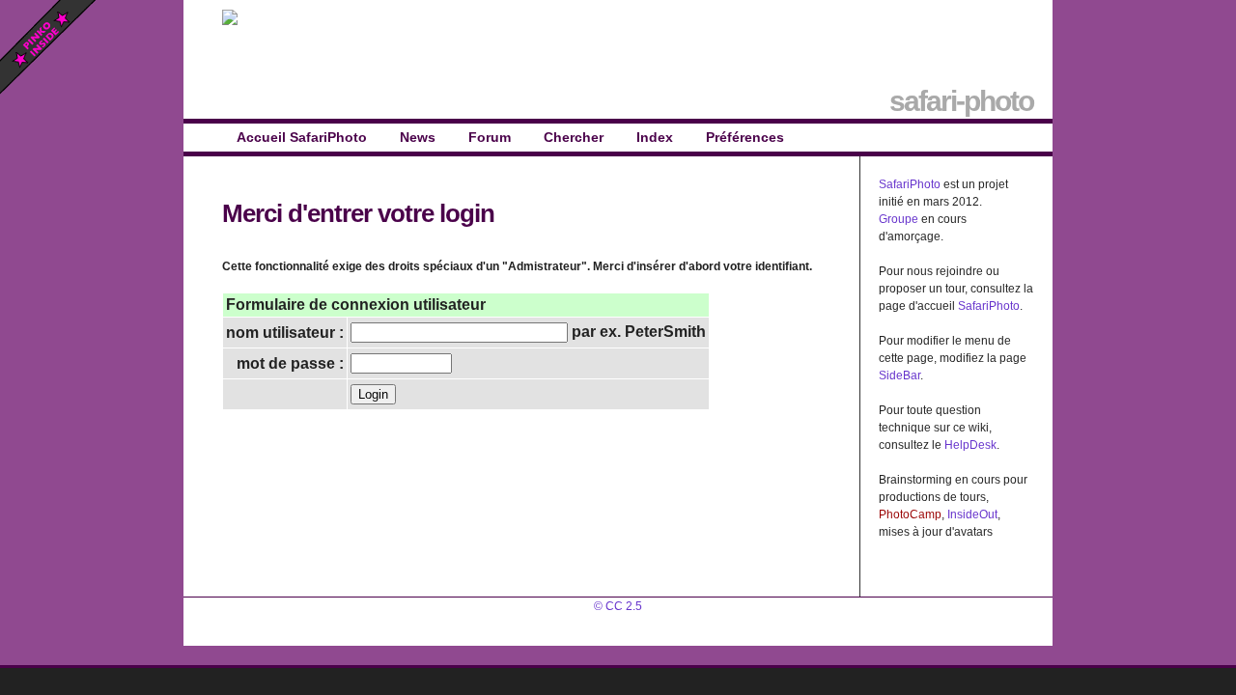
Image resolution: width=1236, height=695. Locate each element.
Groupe (898, 219)
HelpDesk (970, 445)
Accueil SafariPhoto (302, 137)
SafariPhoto (910, 184)
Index (654, 137)
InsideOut (972, 514)
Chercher (574, 137)
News (417, 137)
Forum (489, 137)
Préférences (745, 137)
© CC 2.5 (618, 606)
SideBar (899, 375)
